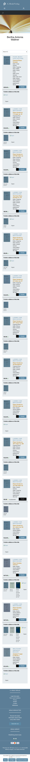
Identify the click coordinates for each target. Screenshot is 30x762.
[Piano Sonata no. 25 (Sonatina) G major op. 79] (7, 362)
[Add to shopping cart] (17, 87)
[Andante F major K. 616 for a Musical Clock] (7, 652)
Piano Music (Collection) (18, 57)
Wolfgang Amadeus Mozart (17, 650)
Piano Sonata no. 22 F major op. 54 (18, 238)
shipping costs (17, 747)
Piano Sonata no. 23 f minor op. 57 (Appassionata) (18, 280)
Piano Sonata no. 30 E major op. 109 (18, 442)
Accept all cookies (22, 759)
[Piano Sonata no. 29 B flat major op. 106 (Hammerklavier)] (7, 404)
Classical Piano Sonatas (17, 61)
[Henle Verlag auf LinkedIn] (16, 752)
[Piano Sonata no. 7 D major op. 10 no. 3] (7, 112)
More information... (17, 757)
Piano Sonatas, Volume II (17, 608)
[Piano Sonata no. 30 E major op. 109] (7, 442)
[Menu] (4, 8)
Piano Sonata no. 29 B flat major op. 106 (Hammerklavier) (18, 405)
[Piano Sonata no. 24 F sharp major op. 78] (7, 321)
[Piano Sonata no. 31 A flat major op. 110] (7, 483)
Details (22, 87)
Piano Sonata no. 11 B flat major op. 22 (18, 155)
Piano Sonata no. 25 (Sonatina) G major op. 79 (18, 363)
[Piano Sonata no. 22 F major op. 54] (7, 237)
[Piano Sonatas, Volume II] (7, 607)
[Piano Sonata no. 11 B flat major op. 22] (7, 154)
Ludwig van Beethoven (17, 109)
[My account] (23, 8)
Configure (12, 759)
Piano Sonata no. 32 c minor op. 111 (18, 526)
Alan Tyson (19, 76)
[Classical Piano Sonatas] (7, 60)
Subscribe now (15, 723)
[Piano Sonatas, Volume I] (7, 563)
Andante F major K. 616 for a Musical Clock (18, 655)
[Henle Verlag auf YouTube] (13, 752)
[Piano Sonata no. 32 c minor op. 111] (7, 525)
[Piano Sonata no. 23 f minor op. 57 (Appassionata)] (7, 279)
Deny (5, 759)
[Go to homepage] (15, 4)
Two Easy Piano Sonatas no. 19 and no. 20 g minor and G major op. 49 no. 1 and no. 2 (18, 197)
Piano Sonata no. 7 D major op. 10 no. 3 (18, 113)
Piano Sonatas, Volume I (17, 563)
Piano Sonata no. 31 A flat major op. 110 (18, 484)
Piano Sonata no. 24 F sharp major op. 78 (18, 322)
